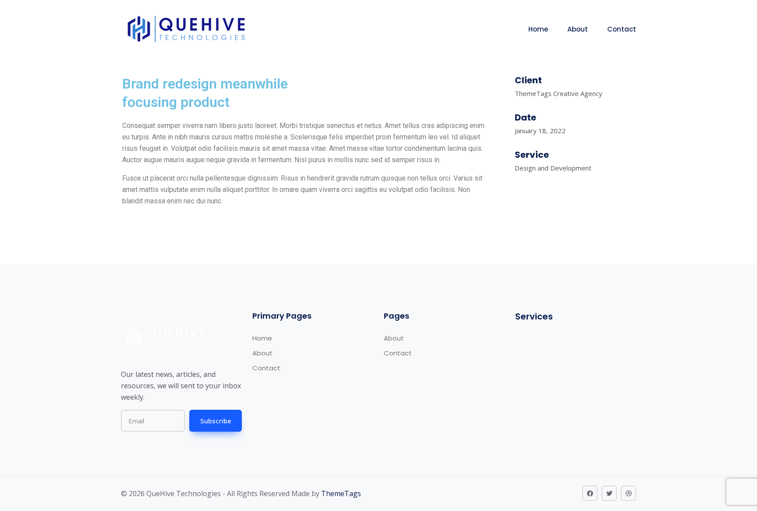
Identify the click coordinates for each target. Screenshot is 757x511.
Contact (621, 29)
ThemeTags (341, 493)
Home (538, 29)
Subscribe (215, 420)
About (577, 29)
